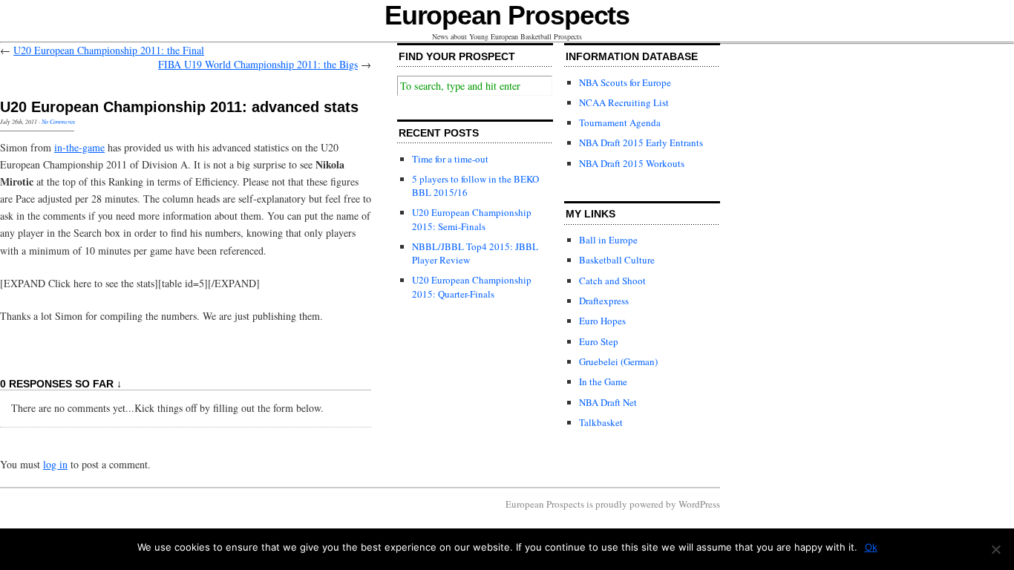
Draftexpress (604, 300)
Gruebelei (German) (618, 361)
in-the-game (79, 147)
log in (55, 464)
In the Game (603, 381)
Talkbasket (601, 422)
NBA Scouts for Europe (625, 82)
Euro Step (598, 341)
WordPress (699, 504)
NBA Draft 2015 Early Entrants (641, 142)
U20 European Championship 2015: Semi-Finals (471, 219)
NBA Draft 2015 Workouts (631, 163)
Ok (871, 547)
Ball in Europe (608, 239)
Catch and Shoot (612, 280)
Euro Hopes (602, 320)
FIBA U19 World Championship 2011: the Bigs (258, 64)
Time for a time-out (450, 159)
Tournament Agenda (620, 122)
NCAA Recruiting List (624, 102)
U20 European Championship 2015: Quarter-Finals (471, 286)
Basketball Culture (617, 259)
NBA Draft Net (608, 402)
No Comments (58, 121)
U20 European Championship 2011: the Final (108, 50)
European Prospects (507, 15)
